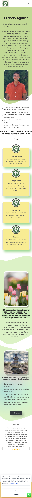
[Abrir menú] (28, 3)
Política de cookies (13, 483)
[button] (1, 448)
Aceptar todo (16, 487)
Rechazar (16, 490)
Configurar (16, 494)
